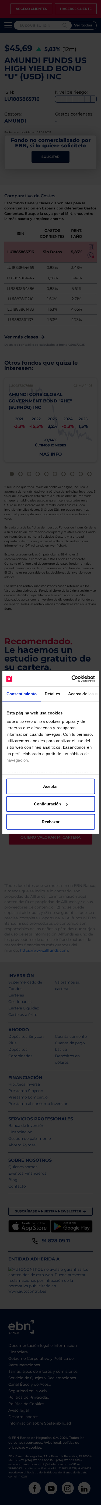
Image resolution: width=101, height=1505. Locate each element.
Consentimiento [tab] (21, 693)
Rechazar (51, 821)
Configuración (47, 804)
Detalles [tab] (52, 693)
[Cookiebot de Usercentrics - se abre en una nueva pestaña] (72, 678)
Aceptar (50, 786)
